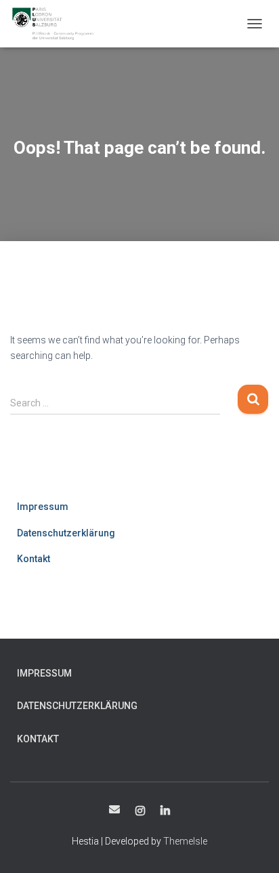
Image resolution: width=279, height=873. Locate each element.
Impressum (42, 506)
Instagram (140, 811)
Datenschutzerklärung (66, 533)
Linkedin (165, 811)
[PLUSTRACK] (57, 24)
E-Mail (114, 809)
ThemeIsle (185, 841)
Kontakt (33, 558)
